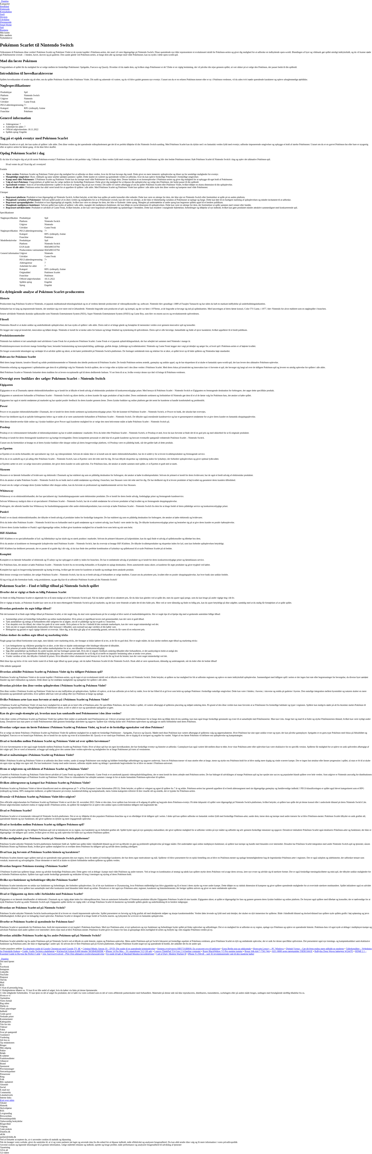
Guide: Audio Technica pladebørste (38, 951)
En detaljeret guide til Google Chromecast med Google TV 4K (52, 948)
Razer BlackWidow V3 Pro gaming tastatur (223, 951)
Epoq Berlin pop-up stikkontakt (236, 948)
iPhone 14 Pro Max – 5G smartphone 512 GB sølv (129, 951)
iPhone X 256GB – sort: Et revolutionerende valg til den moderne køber (221, 954)
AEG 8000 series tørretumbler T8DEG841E (292, 951)
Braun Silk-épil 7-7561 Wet (257, 951)
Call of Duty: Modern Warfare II (171, 954)
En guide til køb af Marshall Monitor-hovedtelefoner (130, 954)
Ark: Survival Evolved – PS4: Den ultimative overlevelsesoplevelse (73, 954)
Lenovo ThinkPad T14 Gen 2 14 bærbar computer (177, 951)
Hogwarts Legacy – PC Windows (268, 948)
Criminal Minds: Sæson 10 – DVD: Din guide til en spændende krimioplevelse (119, 948)
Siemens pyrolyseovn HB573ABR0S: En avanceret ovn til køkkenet (188, 948)
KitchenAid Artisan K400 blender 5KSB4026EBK (80, 951)
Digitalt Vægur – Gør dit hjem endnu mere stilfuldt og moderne (315, 948)
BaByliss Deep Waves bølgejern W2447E (333, 951)
